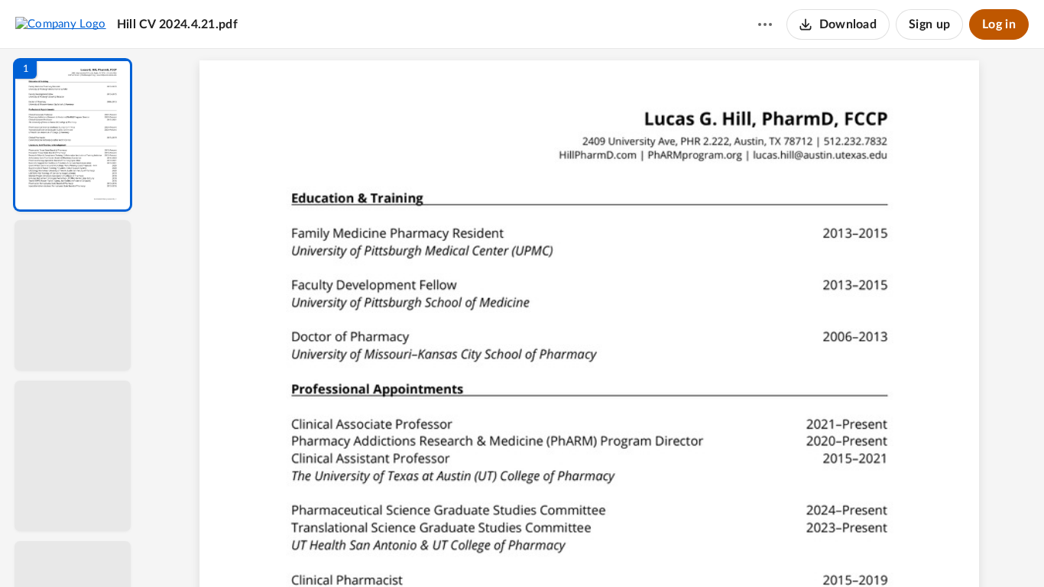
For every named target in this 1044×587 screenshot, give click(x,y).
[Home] (60, 23)
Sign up (929, 24)
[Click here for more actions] (765, 24)
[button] (72, 134)
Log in (999, 24)
